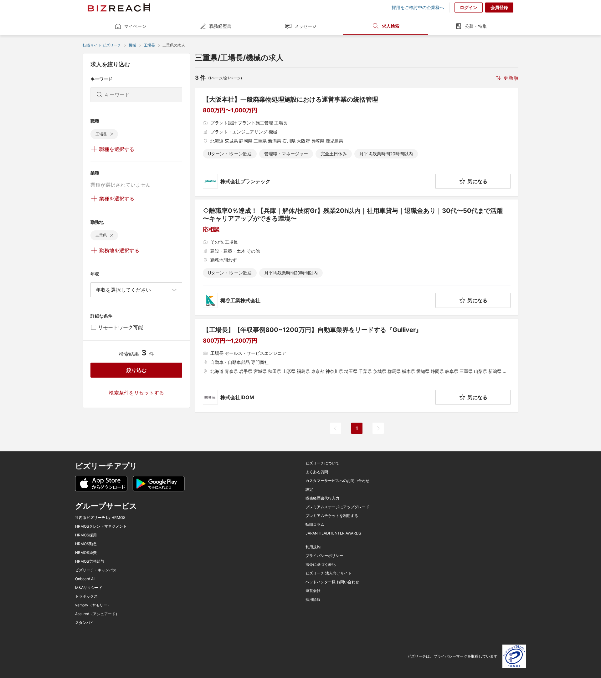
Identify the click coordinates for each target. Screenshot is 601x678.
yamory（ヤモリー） (93, 605)
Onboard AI (85, 579)
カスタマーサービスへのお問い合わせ (337, 481)
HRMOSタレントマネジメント (101, 526)
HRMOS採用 (86, 535)
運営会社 (313, 591)
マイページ (135, 26)
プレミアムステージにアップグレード (337, 507)
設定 (309, 489)
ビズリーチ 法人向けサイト (329, 573)
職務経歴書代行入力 (322, 498)
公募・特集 (476, 26)
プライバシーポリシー (324, 556)
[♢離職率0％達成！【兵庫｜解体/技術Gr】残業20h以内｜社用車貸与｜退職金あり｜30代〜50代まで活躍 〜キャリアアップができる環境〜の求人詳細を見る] (356, 257)
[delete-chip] (112, 134)
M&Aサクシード (88, 588)
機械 (132, 45)
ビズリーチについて (322, 463)
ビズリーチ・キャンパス (95, 570)
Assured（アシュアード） (97, 614)
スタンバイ (84, 623)
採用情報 (313, 599)
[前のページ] (335, 428)
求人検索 (390, 25)
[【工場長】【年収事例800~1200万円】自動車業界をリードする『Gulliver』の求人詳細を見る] (356, 365)
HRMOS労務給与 (89, 561)
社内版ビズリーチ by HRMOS (100, 518)
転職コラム (315, 524)
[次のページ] (378, 428)
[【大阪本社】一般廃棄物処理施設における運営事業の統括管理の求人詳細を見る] (356, 142)
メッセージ (305, 26)
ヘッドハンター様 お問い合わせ (332, 582)
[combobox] (136, 289)
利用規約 (313, 547)
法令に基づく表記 (321, 564)
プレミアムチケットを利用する (332, 516)
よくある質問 (317, 472)
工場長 (149, 45)
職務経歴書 (220, 26)
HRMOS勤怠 (86, 544)
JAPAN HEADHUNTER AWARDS (333, 533)
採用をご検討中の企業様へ (418, 7)
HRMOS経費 (86, 553)
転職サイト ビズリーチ (102, 45)
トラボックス (86, 596)
